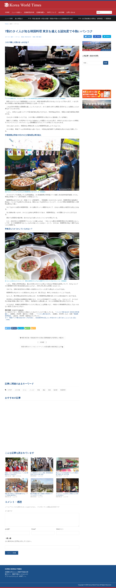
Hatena (108, 36)
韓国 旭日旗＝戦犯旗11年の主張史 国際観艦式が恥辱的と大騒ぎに (42, 338)
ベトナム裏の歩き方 (43, 314)
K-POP (10, 390)
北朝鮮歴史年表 (29, 12)
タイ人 (24, 390)
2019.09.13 (59, 496)
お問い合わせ (70, 12)
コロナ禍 (17, 390)
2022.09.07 (59, 476)
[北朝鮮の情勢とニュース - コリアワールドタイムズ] (22, 5)
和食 (38, 390)
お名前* (7, 529)
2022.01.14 (8, 496)
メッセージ (8, 511)
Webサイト (60, 529)
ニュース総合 (16, 12)
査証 (44, 390)
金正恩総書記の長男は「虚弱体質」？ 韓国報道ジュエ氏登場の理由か (88, 18)
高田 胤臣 (38, 37)
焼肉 (49, 390)
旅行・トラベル (15, 37)
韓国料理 (62, 390)
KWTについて (51, 12)
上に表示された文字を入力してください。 (19, 541)
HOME (7, 12)
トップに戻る (110, 584)
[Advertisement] (42, 365)
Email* (34, 529)
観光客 (55, 390)
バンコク (31, 390)
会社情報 (61, 12)
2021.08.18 (33, 496)
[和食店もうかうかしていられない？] (42, 256)
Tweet (89, 36)
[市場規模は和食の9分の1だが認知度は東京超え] (42, 164)
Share (98, 36)
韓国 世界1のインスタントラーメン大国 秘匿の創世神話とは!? (41, 346)
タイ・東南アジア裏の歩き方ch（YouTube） (19, 317)
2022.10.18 (8, 476)
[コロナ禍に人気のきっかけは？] (42, 71)
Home (6, 24)
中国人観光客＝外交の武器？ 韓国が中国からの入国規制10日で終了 (37, 18)
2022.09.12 (33, 476)
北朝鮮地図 (40, 12)
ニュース (40, 476)
